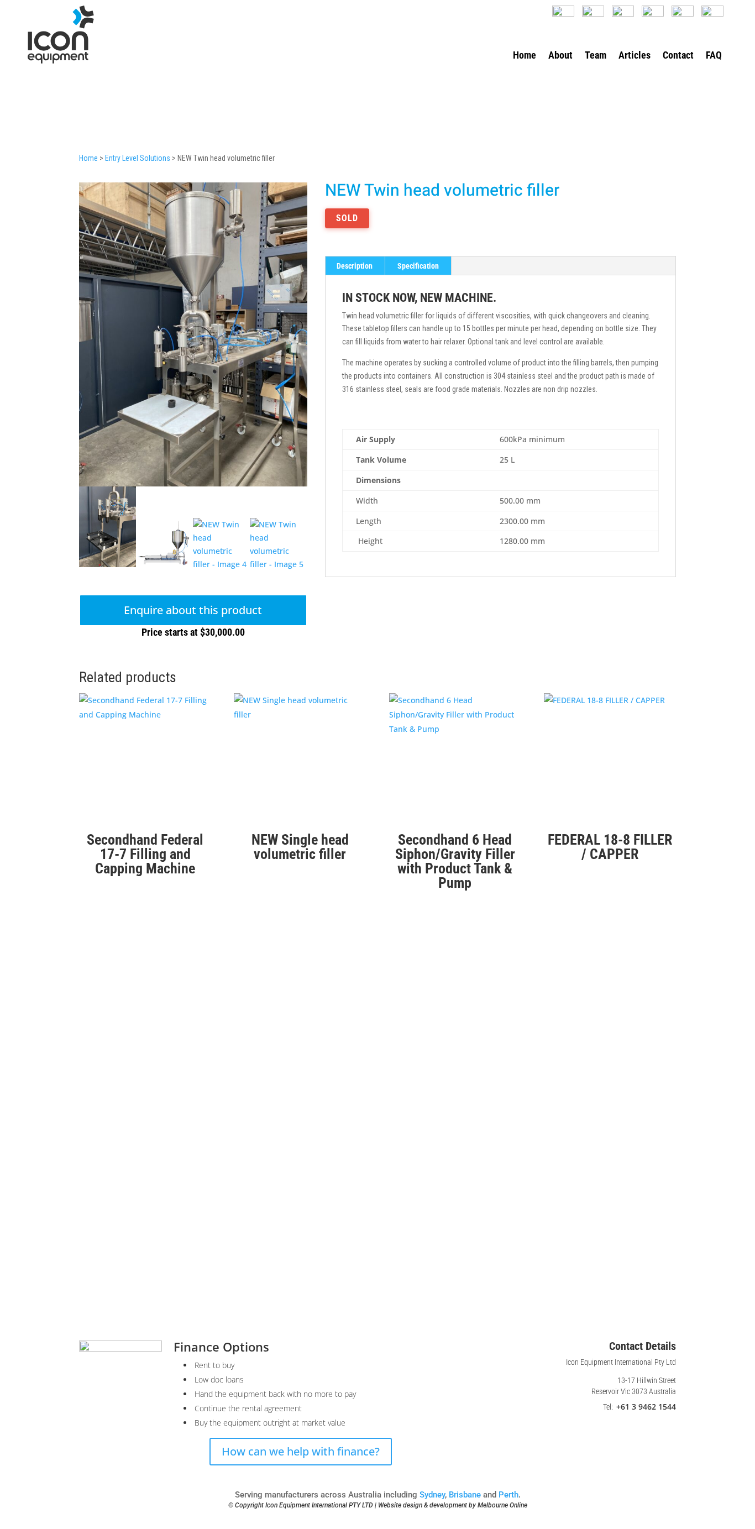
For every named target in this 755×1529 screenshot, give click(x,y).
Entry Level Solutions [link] (137, 158)
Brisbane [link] (465, 1495)
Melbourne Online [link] (502, 1505)
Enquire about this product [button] (193, 610)
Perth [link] (508, 1495)
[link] (61, 35)
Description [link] (355, 265)
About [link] (560, 56)
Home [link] (524, 56)
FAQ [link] (714, 56)
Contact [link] (678, 56)
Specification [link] (418, 265)
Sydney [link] (432, 1495)
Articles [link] (634, 56)
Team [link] (595, 56)
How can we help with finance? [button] (301, 1451)
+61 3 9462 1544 (646, 1406)
